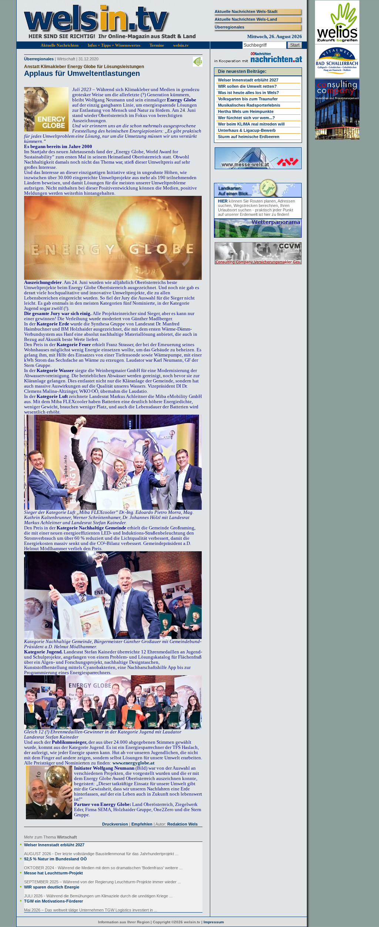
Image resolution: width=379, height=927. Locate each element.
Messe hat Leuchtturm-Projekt (53, 873)
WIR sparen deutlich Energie (51, 887)
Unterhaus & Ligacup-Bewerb (247, 130)
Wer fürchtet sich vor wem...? (246, 118)
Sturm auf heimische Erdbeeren (248, 136)
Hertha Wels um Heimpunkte (246, 111)
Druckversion (115, 824)
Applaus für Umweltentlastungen (82, 73)
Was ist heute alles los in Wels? (248, 92)
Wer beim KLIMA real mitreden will (251, 124)
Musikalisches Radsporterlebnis (249, 105)
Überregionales (229, 27)
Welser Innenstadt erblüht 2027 (54, 845)
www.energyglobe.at (133, 763)
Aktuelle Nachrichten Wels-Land (246, 19)
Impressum (214, 922)
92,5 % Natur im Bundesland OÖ (55, 859)
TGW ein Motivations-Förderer (53, 901)
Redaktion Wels (182, 824)
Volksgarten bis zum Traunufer (248, 99)
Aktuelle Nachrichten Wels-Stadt (246, 11)
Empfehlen (141, 824)
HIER (223, 201)
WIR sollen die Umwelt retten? (247, 86)
